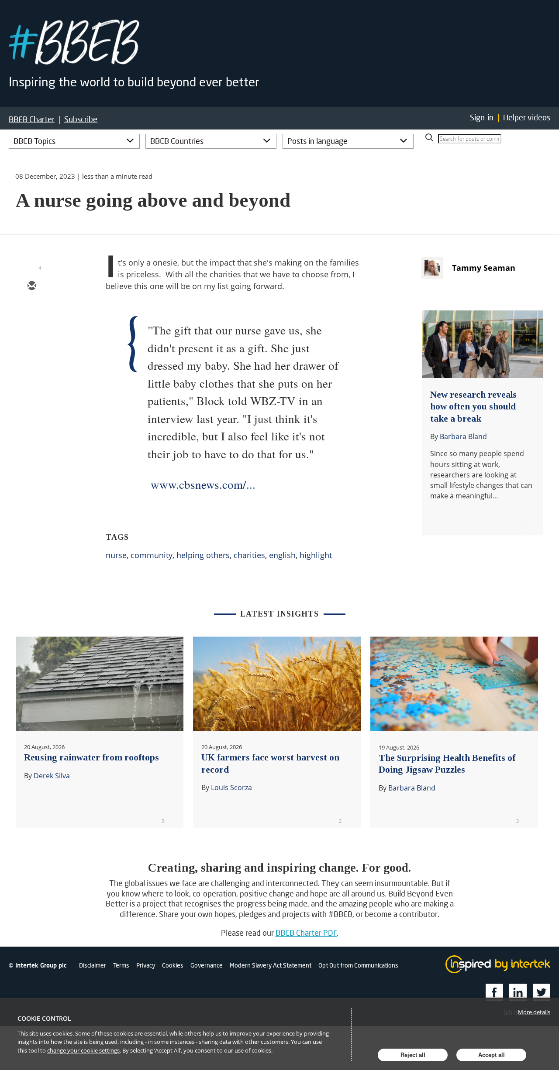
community (152, 555)
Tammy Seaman (483, 267)
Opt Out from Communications (358, 965)
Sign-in (481, 117)
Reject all (412, 1055)
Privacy (145, 965)
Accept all (491, 1055)
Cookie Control (44, 1018)
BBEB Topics (34, 141)
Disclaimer (92, 965)
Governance (206, 965)
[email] (31, 286)
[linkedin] (31, 337)
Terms (121, 965)
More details (534, 1012)
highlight (316, 555)
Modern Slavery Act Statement (270, 965)
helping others (203, 555)
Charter (32, 119)
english (282, 555)
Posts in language (317, 141)
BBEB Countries (177, 141)
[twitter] (31, 312)
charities (249, 555)
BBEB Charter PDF (306, 932)
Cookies (172, 965)
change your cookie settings (83, 1050)
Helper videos (526, 117)
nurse (116, 555)
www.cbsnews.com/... (203, 484)
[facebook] (31, 362)
